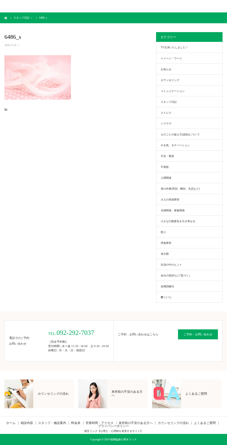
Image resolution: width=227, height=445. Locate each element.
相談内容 (27, 423)
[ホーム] (6, 18)
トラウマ (166, 123)
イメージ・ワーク (171, 58)
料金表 (75, 423)
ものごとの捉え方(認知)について (180, 134)
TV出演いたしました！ (174, 47)
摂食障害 (166, 243)
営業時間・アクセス (100, 423)
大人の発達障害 (170, 199)
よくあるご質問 (205, 423)
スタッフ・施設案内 (52, 423)
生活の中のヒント (171, 264)
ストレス (166, 112)
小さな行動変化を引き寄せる (178, 221)
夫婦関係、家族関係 (173, 210)
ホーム (11, 423)
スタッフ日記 (169, 101)
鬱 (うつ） (167, 297)
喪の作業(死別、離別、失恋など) (180, 188)
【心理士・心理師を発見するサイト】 (120, 431)
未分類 (165, 253)
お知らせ (166, 69)
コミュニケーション (173, 91)
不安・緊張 (167, 156)
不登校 (165, 167)
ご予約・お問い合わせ (198, 334)
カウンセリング (170, 80)
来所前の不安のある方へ (136, 423)
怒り (163, 232)
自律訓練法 (167, 286)
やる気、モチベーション (175, 145)
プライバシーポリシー (113, 426)
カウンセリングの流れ (173, 423)
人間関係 (166, 177)
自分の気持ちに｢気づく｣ (175, 275)
